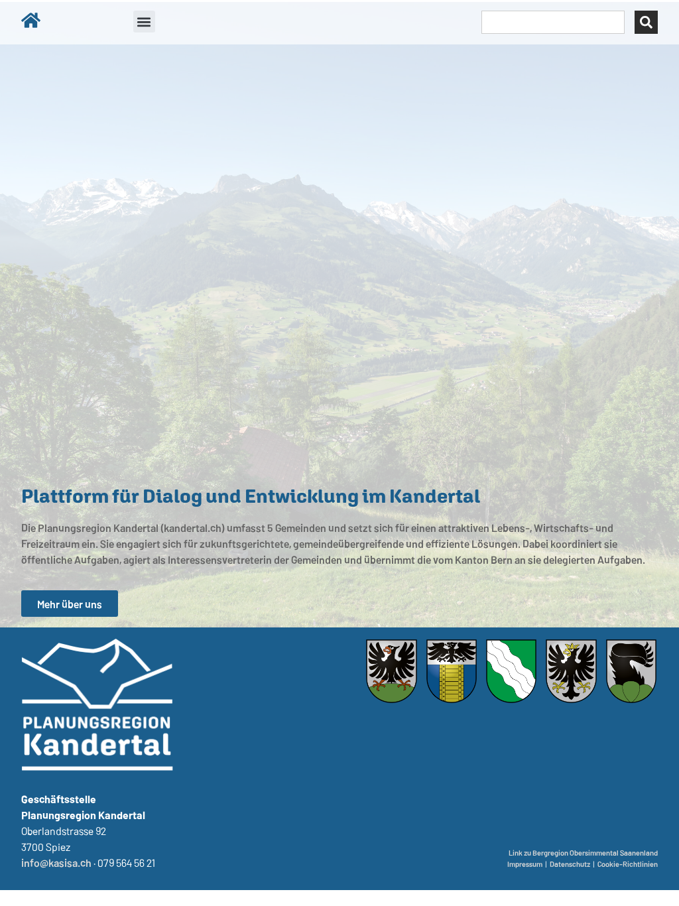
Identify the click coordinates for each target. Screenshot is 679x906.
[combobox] (553, 22)
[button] (144, 21)
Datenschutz (570, 864)
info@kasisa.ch (56, 862)
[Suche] (646, 22)
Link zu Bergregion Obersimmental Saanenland (583, 853)
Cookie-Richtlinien (627, 864)
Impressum (524, 864)
